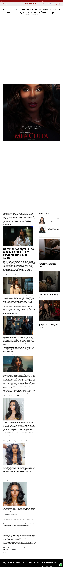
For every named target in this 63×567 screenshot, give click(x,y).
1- (13, 395)
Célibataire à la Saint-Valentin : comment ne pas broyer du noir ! (49, 295)
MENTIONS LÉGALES (27, 566)
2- (17, 441)
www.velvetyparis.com (10, 549)
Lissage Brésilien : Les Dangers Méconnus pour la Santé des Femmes (48, 264)
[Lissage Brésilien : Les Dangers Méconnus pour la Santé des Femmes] (49, 249)
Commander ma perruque (11, 435)
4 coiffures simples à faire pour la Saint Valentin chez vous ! (49, 325)
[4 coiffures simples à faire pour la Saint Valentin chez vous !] (49, 310)
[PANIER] (59, 4)
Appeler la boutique (9, 529)
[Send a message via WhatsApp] (60, 564)
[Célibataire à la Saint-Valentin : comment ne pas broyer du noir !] (49, 281)
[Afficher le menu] (3, 4)
